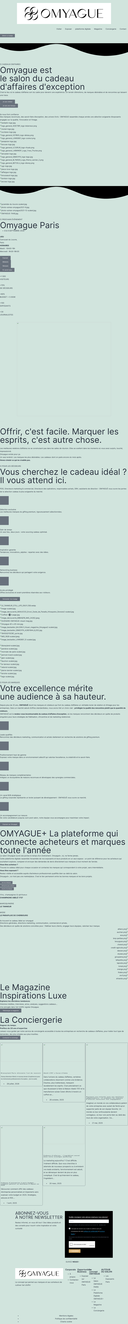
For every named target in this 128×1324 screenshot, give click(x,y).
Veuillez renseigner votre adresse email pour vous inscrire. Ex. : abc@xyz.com (87, 1225)
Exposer (68, 29)
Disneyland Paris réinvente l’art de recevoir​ (21, 1073)
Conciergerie (111, 29)
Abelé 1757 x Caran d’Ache (56, 1073)
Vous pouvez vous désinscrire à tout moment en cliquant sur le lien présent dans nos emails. (89, 1238)
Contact (123, 29)
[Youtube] (97, 1262)
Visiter (59, 29)
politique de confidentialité (91, 1231)
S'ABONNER (74, 1251)
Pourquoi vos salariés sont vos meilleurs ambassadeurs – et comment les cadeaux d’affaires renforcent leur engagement (105, 1098)
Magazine (98, 29)
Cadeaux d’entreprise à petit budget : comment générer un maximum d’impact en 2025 (20, 1184)
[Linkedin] (92, 1262)
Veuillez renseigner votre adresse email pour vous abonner (88, 1217)
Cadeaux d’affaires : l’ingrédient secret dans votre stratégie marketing (62, 1156)
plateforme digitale (83, 29)
